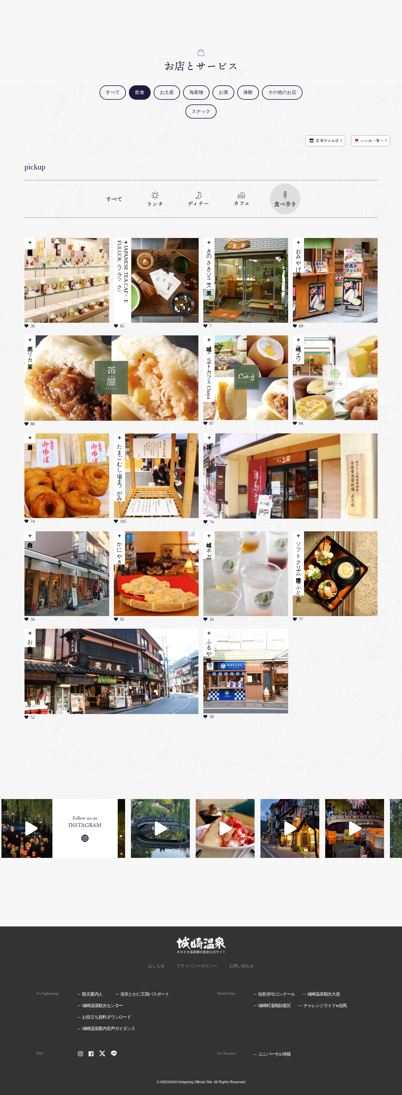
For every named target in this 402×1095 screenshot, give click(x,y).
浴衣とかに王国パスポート (144, 994)
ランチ (155, 203)
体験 (248, 92)
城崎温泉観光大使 (323, 994)
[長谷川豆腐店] (66, 475)
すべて (113, 92)
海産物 (196, 92)
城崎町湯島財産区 (274, 1005)
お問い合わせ (241, 966)
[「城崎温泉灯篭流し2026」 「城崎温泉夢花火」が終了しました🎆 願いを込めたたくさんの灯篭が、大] (30, 828)
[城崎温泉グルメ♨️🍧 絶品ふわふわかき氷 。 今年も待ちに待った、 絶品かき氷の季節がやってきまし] (225, 828)
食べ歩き (285, 203)
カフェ (241, 202)
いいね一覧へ (372, 140)
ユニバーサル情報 (274, 1054)
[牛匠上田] (290, 476)
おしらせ (156, 966)
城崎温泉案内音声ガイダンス (108, 1028)
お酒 (223, 92)
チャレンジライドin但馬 (325, 1005)
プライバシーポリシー (196, 966)
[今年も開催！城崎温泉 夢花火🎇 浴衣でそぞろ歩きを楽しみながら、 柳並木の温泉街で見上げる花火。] (354, 828)
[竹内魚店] (66, 573)
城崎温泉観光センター (102, 1005)
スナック (201, 111)
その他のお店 (282, 92)
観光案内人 (92, 994)
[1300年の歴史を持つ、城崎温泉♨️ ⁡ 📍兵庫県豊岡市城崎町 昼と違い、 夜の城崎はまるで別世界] (289, 828)
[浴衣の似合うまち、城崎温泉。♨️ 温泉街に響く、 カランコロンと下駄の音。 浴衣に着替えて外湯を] (160, 828)
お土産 (167, 92)
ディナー (198, 202)
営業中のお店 (327, 140)
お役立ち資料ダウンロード (106, 1017)
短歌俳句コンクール (276, 994)
